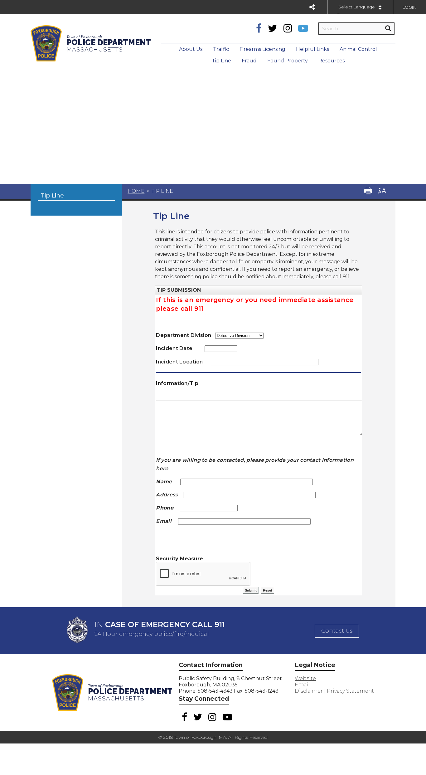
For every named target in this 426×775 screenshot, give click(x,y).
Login (410, 7)
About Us (190, 49)
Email (302, 685)
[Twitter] (272, 28)
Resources (331, 61)
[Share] (312, 7)
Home (136, 191)
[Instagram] (287, 28)
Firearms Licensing (262, 49)
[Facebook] (259, 28)
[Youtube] (303, 28)
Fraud (249, 61)
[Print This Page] (368, 191)
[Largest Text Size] (382, 191)
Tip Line (221, 61)
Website (305, 678)
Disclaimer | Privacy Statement (334, 691)
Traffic (221, 49)
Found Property (287, 61)
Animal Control (358, 49)
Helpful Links (312, 49)
